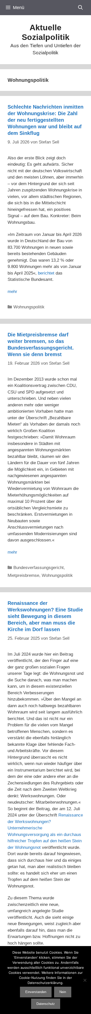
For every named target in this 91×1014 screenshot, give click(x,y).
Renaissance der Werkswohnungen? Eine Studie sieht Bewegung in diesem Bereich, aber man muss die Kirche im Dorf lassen (45, 616)
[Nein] (84, 980)
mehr (12, 291)
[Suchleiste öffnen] (80, 7)
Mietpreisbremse (23, 575)
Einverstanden (35, 992)
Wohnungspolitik (28, 307)
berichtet (46, 273)
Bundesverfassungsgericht (38, 567)
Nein (62, 992)
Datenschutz (45, 1004)
